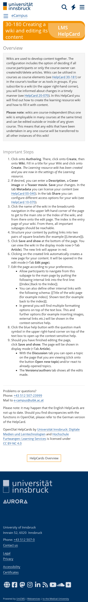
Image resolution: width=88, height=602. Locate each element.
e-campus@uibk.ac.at (29, 400)
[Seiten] (81, 7)
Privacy (8, 559)
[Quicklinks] (73, 7)
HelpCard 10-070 (23, 202)
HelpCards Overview (44, 458)
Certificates (11, 572)
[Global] (72, 6)
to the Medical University (56, 598)
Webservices (33, 598)
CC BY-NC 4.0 (12, 443)
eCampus (19, 15)
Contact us (10, 545)
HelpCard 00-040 (23, 193)
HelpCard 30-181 (64, 77)
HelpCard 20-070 (37, 95)
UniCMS (20, 598)
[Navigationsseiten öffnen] (5, 16)
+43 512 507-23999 (28, 395)
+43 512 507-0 (24, 540)
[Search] (64, 7)
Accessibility (11, 567)
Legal (6, 553)
